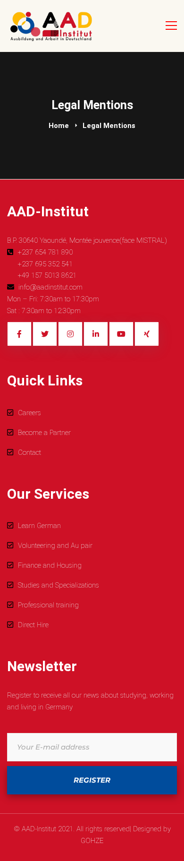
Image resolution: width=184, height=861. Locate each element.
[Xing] (147, 334)
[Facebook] (19, 334)
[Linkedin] (96, 334)
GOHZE (92, 840)
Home (59, 125)
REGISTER (92, 780)
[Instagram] (70, 334)
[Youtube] (121, 334)
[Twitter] (45, 334)
